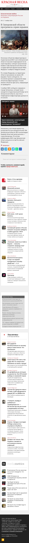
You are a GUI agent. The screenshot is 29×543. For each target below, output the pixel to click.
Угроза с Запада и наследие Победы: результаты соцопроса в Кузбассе (16, 424)
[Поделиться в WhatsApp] (16, 149)
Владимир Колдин (12, 226)
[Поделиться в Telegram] (5, 149)
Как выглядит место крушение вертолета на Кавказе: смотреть (17, 494)
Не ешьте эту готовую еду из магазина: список (16, 505)
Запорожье (6, 145)
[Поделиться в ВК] (2, 149)
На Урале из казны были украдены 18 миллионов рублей (15, 500)
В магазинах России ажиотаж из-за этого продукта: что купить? (17, 471)
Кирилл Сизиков (11, 342)
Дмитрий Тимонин (12, 370)
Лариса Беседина (11, 256)
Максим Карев (11, 212)
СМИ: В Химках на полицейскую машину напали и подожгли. (17, 477)
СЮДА (7, 536)
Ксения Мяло (10, 273)
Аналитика (19, 9)
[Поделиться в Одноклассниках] (9, 149)
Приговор (10, 275)
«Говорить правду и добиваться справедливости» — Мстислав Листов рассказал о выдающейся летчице (16, 404)
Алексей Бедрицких (12, 388)
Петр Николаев (11, 420)
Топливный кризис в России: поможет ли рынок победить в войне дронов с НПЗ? (17, 230)
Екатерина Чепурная (12, 358)
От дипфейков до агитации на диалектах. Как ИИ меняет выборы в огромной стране (17, 374)
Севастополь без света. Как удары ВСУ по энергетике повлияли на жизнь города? (16, 361)
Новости (7, 9)
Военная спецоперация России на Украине (12, 16)
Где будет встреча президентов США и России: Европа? (16, 483)
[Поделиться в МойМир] (20, 149)
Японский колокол (13, 188)
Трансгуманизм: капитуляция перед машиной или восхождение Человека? (13, 122)
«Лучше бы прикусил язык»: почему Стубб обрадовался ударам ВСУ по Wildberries (17, 391)
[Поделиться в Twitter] (13, 149)
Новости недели (11, 198)
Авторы (26, 9)
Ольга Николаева (11, 240)
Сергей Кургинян (11, 186)
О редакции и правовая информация (12, 531)
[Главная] (14, 3)
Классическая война (9, 14)
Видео (13, 9)
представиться (12, 166)
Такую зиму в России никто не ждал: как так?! (17, 488)
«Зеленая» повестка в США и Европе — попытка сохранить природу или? (17, 244)
